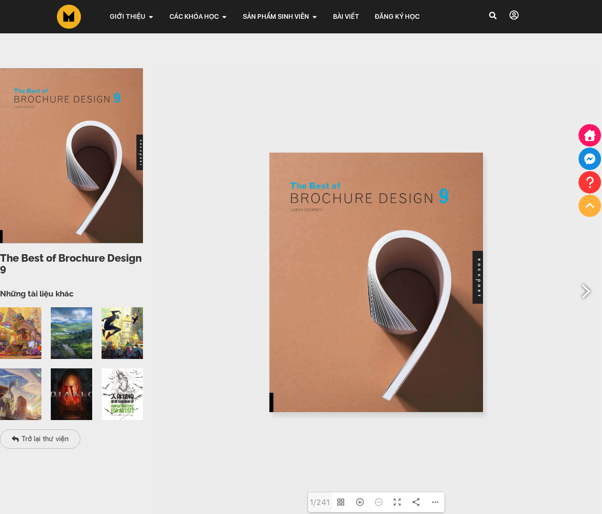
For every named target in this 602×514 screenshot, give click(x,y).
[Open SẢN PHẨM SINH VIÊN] (314, 17)
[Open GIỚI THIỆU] (151, 17)
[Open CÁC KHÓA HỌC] (224, 17)
